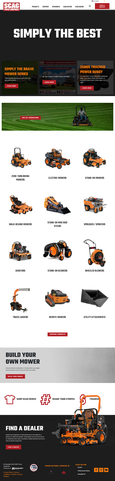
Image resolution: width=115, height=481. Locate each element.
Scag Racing (79, 6)
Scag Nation (67, 6)
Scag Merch (81, 474)
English (96, 1)
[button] (90, 6)
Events (80, 467)
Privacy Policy (8, 472)
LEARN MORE (11, 86)
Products (35, 6)
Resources (56, 6)
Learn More (49, 82)
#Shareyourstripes (84, 471)
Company (45, 6)
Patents (14, 474)
